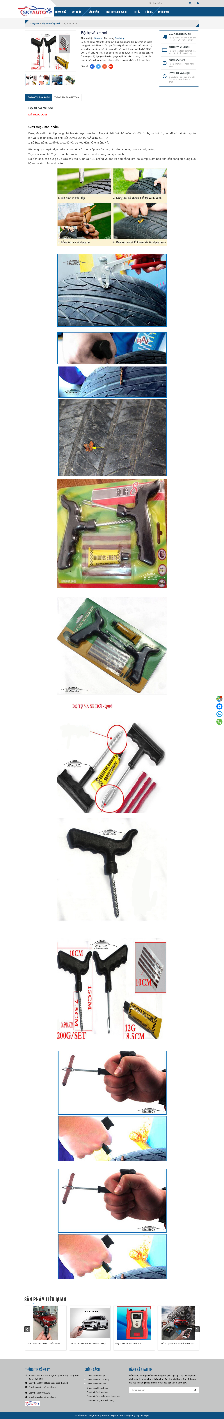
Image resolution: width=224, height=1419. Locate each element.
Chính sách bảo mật (96, 1375)
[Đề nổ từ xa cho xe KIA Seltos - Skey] (89, 1323)
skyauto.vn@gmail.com (45, 1387)
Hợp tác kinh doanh (116, 11)
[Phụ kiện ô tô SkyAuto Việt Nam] (43, 9)
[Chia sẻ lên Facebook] (92, 66)
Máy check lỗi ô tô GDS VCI (128, 1343)
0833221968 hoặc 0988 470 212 (53, 1383)
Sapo (146, 1415)
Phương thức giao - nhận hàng (100, 1400)
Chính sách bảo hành (96, 1384)
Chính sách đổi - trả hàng (98, 1379)
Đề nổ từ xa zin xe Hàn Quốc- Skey (43, 1343)
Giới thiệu (76, 11)
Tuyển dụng (163, 11)
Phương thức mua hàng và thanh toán (104, 1396)
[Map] (219, 699)
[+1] (110, 66)
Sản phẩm (94, 11)
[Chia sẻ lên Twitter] (98, 66)
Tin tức (136, 11)
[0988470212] (219, 722)
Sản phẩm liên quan (45, 1299)
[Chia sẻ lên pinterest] (104, 66)
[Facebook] (219, 706)
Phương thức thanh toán (98, 1392)
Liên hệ (149, 11)
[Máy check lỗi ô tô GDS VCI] (134, 1323)
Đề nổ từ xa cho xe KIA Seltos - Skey (88, 1343)
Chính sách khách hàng (97, 1388)
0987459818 (44, 1393)
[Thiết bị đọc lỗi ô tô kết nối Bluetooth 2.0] (178, 1323)
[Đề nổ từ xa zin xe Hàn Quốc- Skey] (45, 1323)
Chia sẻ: (85, 66)
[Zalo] (219, 714)
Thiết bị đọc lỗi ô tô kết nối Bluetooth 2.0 (176, 1343)
